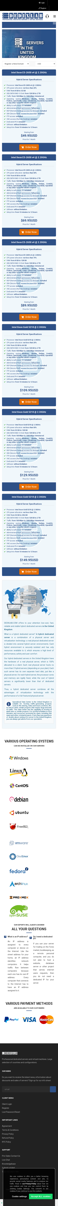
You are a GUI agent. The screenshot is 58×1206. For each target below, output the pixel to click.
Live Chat (6, 1160)
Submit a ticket (8, 1168)
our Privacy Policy (29, 1184)
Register (43, 8)
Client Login (7, 1104)
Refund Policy (8, 1138)
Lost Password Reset (11, 1112)
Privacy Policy (8, 1134)
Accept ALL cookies (40, 1196)
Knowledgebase (9, 1164)
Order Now (31, 147)
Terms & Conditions (10, 1130)
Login (42, 3)
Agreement (7, 1126)
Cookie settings (19, 1196)
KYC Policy (6, 1142)
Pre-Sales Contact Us (11, 1156)
